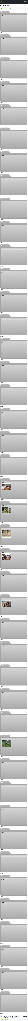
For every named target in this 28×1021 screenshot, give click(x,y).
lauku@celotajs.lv (5, 1019)
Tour (7, 8)
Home (2, 8)
